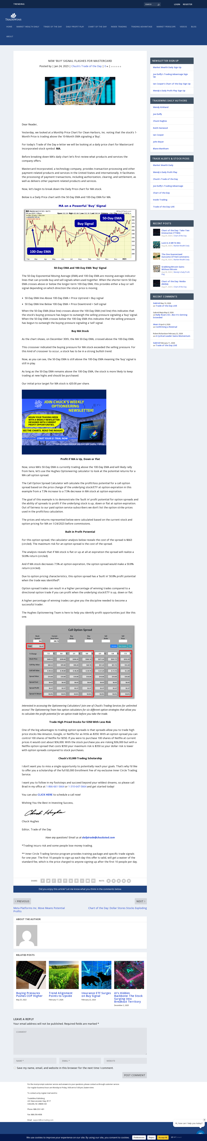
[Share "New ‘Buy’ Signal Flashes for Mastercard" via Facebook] (42, 881)
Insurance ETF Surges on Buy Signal (96, 994)
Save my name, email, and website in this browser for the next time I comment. (65, 1068)
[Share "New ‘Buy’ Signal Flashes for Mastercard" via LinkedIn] (71, 881)
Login (177, 4)
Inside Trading (119, 27)
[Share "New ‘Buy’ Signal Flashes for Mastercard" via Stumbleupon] (82, 881)
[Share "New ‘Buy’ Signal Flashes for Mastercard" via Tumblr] (59, 881)
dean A (156, 324)
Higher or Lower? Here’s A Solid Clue (42, 4)
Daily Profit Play (75, 27)
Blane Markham (161, 148)
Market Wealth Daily (27, 27)
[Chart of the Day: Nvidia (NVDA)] (156, 283)
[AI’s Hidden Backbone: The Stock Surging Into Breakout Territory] (129, 975)
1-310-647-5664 (77, 786)
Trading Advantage (141, 27)
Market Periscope (166, 27)
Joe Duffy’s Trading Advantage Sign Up (170, 75)
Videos (183, 27)
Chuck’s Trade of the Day (165, 179)
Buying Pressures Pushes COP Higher (29, 994)
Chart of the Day (97, 27)
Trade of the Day (52, 27)
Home (9, 27)
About (9, 36)
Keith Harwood (160, 128)
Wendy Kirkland (160, 107)
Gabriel (156, 303)
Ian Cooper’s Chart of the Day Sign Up (172, 83)
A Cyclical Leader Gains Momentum (173, 336)
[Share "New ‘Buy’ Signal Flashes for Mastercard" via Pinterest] (65, 881)
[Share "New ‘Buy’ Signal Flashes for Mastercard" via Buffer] (76, 881)
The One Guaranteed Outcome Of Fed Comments (175, 255)
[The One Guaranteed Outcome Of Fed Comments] (156, 256)
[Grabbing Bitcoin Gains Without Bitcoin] (156, 268)
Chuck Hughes (160, 121)
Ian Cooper (158, 134)
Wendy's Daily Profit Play (176, 273)
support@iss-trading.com (43, 1120)
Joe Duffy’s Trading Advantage (168, 186)
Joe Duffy (157, 114)
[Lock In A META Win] (156, 244)
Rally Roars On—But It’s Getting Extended (170, 316)
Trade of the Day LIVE (164, 206)
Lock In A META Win (171, 243)
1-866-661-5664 (54, 786)
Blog (193, 27)
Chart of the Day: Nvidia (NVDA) (174, 282)
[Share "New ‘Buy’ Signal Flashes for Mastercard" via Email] (88, 881)
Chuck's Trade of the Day (86, 66)
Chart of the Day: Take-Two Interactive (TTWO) (175, 231)
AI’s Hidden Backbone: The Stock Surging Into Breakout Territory (128, 997)
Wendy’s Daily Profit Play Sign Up (169, 90)
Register (187, 4)
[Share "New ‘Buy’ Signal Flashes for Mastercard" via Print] (93, 881)
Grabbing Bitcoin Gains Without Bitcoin (173, 268)
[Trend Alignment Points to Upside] (64, 975)
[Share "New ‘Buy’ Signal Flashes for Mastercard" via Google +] (54, 881)
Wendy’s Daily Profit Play (165, 172)
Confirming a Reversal (166, 326)
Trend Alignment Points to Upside (61, 994)
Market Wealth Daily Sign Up (167, 67)
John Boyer (158, 141)
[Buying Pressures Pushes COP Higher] (31, 975)
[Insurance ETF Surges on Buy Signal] (96, 975)
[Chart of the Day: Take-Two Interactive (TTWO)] (156, 232)
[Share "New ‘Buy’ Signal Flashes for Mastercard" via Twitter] (48, 881)
